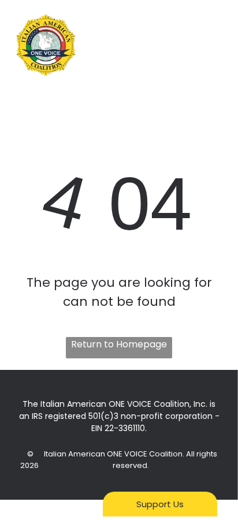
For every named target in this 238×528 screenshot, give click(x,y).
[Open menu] (215, 45)
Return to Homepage (119, 344)
